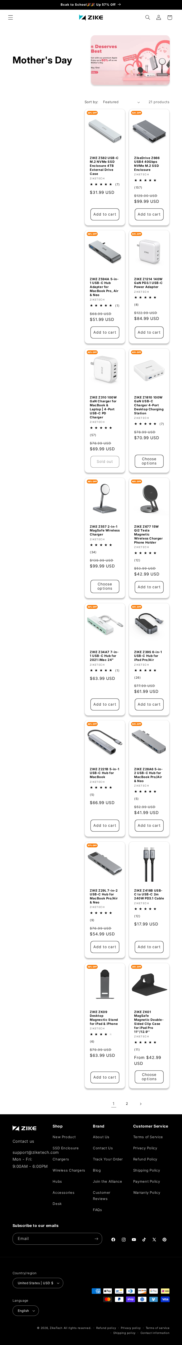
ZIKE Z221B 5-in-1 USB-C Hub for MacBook (104, 773)
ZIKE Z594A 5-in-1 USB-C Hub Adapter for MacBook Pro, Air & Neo (104, 287)
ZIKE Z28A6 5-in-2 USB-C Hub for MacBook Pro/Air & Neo (148, 775)
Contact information (155, 1333)
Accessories (63, 1192)
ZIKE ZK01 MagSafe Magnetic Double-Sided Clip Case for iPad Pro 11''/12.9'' (149, 1021)
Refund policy (106, 1328)
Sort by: (91, 102)
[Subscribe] (96, 1238)
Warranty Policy (146, 1192)
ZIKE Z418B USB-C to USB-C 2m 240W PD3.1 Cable (149, 894)
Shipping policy (124, 1333)
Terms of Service (148, 1137)
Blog (97, 1170)
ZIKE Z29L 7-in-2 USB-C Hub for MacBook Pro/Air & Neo (104, 896)
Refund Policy (145, 1159)
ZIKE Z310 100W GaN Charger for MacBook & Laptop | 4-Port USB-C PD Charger (103, 407)
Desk (57, 1204)
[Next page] (140, 1103)
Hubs (57, 1181)
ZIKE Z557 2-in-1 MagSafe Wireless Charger (105, 530)
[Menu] (10, 17)
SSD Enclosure (66, 1148)
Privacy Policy (145, 1148)
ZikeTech (56, 1328)
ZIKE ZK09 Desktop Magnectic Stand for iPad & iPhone (104, 1018)
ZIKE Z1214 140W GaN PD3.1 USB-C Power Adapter (148, 283)
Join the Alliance (107, 1181)
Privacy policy (131, 1328)
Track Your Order (108, 1159)
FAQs (97, 1210)
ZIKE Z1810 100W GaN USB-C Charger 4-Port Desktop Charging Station (149, 405)
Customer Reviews (101, 1195)
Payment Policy (146, 1181)
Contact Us (103, 1148)
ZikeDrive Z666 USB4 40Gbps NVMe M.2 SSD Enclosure (146, 164)
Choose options (149, 460)
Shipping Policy (146, 1170)
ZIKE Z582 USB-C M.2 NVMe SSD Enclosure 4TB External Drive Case (104, 166)
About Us (101, 1137)
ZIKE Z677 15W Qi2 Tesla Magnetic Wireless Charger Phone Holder (148, 534)
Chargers (61, 1159)
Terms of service (158, 1328)
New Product (64, 1137)
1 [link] (114, 1103)
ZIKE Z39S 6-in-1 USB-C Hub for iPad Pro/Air (148, 656)
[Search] (147, 17)
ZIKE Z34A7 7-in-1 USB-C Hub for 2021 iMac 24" (104, 656)
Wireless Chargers (69, 1170)
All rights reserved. (77, 1328)
